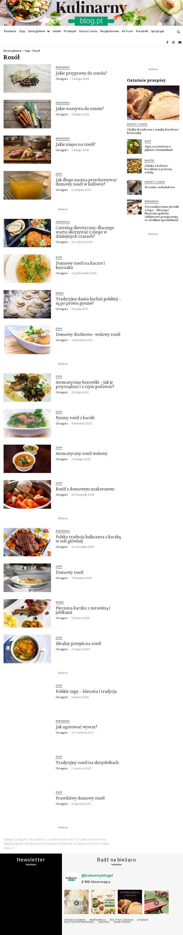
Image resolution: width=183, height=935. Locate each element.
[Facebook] (167, 43)
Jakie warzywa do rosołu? (80, 108)
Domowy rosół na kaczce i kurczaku (80, 265)
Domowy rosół (69, 572)
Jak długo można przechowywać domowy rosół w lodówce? (86, 181)
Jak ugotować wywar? (76, 726)
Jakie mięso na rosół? (75, 144)
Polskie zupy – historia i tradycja (86, 691)
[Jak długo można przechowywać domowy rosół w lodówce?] (27, 185)
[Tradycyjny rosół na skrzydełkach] (27, 768)
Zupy (59, 174)
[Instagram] (173, 43)
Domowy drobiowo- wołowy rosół (88, 334)
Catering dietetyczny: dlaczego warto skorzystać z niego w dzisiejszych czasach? (85, 232)
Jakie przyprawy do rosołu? (81, 72)
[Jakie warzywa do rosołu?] (27, 114)
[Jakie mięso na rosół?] (27, 150)
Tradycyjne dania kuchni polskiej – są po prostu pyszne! (88, 301)
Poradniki (63, 67)
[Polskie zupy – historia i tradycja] (27, 697)
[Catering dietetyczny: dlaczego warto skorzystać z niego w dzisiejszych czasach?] (27, 233)
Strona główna (12, 50)
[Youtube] (180, 43)
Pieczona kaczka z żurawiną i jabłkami (83, 610)
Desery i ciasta (137, 124)
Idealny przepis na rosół (78, 643)
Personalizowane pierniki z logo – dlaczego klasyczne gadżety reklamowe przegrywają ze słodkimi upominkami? (162, 213)
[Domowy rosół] (27, 577)
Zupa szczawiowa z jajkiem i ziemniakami (159, 147)
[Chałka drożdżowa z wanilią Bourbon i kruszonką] (153, 102)
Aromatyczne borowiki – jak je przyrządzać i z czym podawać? (85, 384)
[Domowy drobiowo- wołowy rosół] (27, 340)
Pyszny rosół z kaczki (75, 417)
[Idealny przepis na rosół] (27, 649)
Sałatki (149, 160)
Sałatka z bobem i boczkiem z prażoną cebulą (158, 169)
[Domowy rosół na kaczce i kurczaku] (27, 268)
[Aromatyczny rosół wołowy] (27, 459)
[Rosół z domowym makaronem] (27, 494)
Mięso (60, 293)
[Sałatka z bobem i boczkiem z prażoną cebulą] (134, 166)
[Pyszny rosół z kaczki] (27, 423)
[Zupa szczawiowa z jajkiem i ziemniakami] (134, 146)
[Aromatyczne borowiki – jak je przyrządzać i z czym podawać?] (27, 387)
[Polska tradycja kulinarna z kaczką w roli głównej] (27, 542)
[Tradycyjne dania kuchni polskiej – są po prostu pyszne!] (27, 304)
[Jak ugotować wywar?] (27, 732)
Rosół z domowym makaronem (85, 488)
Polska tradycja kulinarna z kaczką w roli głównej (88, 538)
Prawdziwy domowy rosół (80, 797)
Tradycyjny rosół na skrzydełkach (87, 762)
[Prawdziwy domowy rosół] (27, 803)
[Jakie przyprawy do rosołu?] (27, 78)
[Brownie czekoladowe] (134, 187)
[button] (178, 31)
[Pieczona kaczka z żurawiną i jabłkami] (27, 613)
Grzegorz (62, 78)
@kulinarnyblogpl (97, 875)
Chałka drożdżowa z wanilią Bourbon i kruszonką (152, 131)
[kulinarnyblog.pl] (91, 13)
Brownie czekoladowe (160, 187)
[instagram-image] (76, 902)
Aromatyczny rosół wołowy (81, 453)
